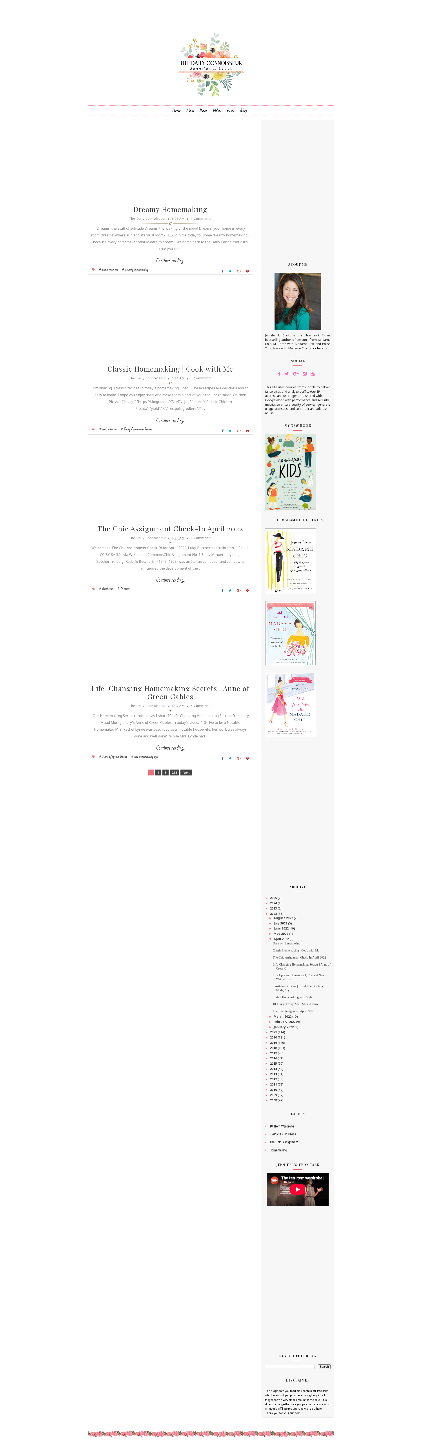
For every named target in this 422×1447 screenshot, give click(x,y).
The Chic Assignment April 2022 (293, 1011)
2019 (274, 1042)
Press (231, 110)
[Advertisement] (298, 188)
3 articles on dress (282, 1134)
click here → (318, 348)
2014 (274, 1069)
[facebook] (279, 373)
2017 (274, 1053)
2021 (274, 1032)
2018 (274, 1048)
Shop (243, 110)
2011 (274, 1084)
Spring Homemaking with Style (292, 997)
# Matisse (123, 589)
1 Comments (201, 218)
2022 (274, 913)
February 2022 (285, 1022)
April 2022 (282, 939)
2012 (274, 1079)
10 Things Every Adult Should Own (295, 1004)
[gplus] (296, 373)
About (190, 110)
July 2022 (281, 923)
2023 (274, 908)
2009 (274, 1095)
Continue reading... (170, 260)
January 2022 (284, 1027)
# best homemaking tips (144, 756)
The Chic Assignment (283, 1142)
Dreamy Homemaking (170, 209)
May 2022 (281, 933)
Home (176, 110)
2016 (274, 1058)
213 (174, 772)
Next (186, 772)
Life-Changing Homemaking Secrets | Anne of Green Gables (170, 692)
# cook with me (108, 429)
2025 (274, 898)
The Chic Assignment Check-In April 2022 (170, 528)
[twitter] (287, 373)
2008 (274, 1100)
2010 (274, 1090)
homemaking (278, 1150)
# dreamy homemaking (135, 269)
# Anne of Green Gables (113, 756)
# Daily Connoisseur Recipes (136, 429)
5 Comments (201, 378)
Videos (217, 110)
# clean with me (108, 269)
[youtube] (313, 373)
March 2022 (283, 1016)
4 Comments (201, 706)
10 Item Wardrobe (282, 1126)
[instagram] (305, 373)
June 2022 (281, 928)
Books (203, 110)
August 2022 (284, 918)
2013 (274, 1074)
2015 (274, 1063)
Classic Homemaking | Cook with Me (170, 368)
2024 (274, 903)
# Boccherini (106, 589)
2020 (274, 1037)
